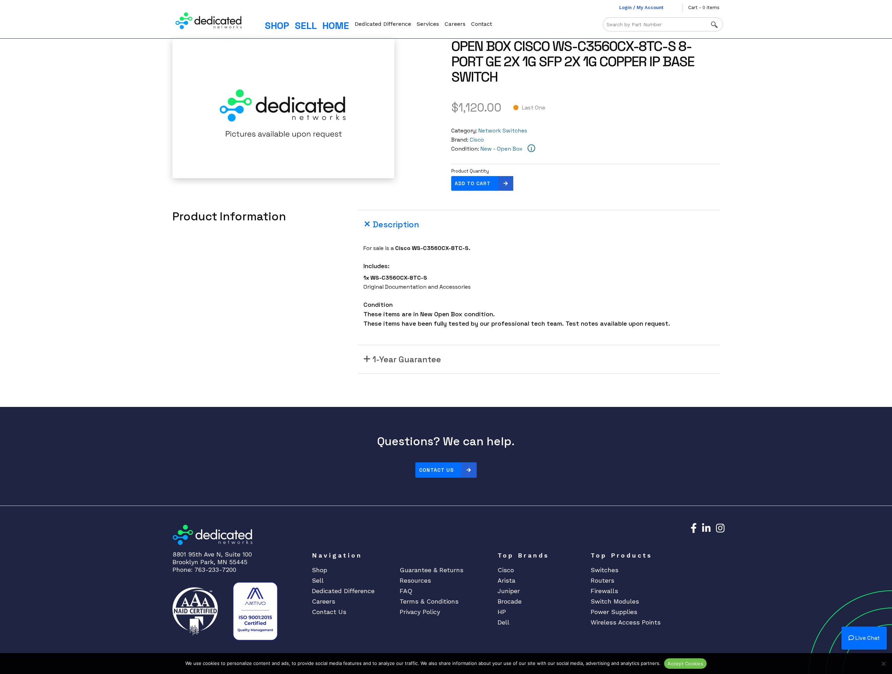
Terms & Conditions (429, 601)
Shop (277, 25)
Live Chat (867, 638)
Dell (503, 622)
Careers (455, 24)
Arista (506, 580)
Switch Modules (615, 601)
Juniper (509, 591)
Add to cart (473, 183)
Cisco (477, 139)
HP (502, 611)
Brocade (510, 601)
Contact (481, 24)
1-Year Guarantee (406, 359)
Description (395, 224)
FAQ (406, 591)
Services (428, 24)
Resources (415, 580)
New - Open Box (501, 148)
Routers (602, 580)
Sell (306, 25)
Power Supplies (614, 611)
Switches (604, 570)
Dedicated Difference (383, 24)
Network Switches (502, 130)
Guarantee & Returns (431, 570)
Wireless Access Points (626, 622)
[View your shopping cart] (677, 7)
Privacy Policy (420, 611)
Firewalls (604, 591)
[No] (883, 663)
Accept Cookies (685, 663)
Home (335, 25)
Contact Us (436, 470)
